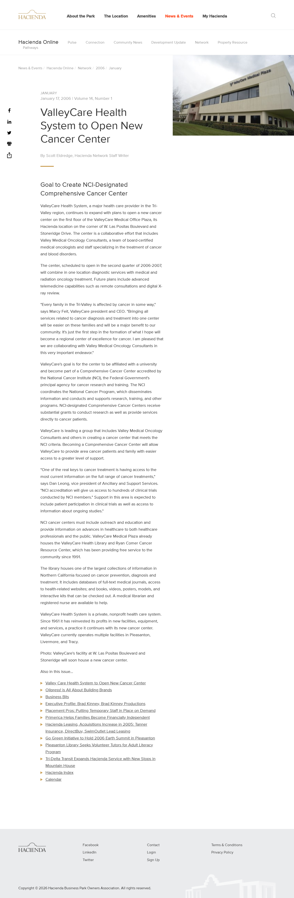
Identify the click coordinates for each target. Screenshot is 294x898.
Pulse (72, 43)
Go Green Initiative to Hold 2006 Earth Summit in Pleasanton (100, 738)
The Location (116, 16)
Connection (95, 43)
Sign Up (153, 860)
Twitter (88, 860)
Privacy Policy (222, 852)
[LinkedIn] (9, 122)
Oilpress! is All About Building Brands (78, 690)
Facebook (91, 845)
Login (151, 852)
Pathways (30, 48)
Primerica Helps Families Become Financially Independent (97, 718)
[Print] (9, 144)
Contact (153, 845)
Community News (128, 43)
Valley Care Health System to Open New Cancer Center (95, 683)
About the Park (81, 16)
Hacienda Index (59, 773)
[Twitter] (9, 133)
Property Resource (232, 43)
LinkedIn (89, 852)
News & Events (179, 16)
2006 (100, 68)
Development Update (168, 43)
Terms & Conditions (226, 845)
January (115, 68)
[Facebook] (9, 111)
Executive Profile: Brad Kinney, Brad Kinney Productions (95, 704)
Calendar (53, 780)
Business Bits (57, 697)
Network (202, 43)
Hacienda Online (60, 68)
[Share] (9, 156)
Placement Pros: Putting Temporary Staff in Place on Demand (100, 711)
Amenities (146, 16)
